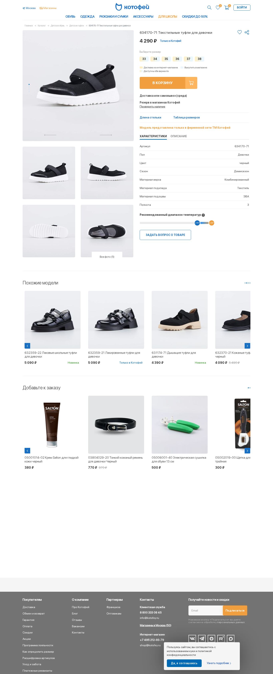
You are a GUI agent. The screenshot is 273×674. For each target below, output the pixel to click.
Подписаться (235, 610)
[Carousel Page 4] (29, 89)
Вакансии (78, 626)
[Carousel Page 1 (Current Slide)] (29, 84)
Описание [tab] (178, 136)
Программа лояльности (38, 645)
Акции (27, 638)
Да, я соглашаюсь (184, 663)
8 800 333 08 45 (151, 612)
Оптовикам (114, 613)
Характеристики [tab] (153, 136)
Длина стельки (150, 117)
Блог (75, 613)
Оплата (27, 626)
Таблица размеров (186, 117)
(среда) (163, 95)
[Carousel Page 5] (29, 91)
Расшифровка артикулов (39, 658)
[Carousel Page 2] (29, 86)
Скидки (28, 632)
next (106, 135)
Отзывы (77, 619)
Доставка (29, 607)
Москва (31, 8)
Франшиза (113, 607)
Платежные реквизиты (37, 670)
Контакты (78, 632)
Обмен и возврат (34, 613)
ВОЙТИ (242, 7)
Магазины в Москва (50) (155, 625)
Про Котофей (80, 607)
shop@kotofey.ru (150, 645)
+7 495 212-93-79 (152, 639)
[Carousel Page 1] (245, 282)
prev (50, 135)
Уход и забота (32, 664)
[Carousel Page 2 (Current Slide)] (246, 282)
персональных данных (231, 622)
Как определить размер (38, 651)
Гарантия (28, 619)
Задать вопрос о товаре (165, 235)
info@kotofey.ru (149, 617)
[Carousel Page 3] (29, 87)
